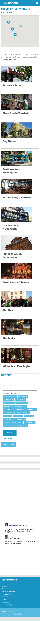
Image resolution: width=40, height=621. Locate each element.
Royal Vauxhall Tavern (16, 281)
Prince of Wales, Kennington (12, 255)
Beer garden (19, 399)
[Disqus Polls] (20, 495)
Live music (17, 416)
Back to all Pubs (8, 444)
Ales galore (22, 396)
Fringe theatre (8, 412)
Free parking (19, 409)
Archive (4, 599)
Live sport (27, 416)
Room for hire (8, 425)
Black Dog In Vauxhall (16, 113)
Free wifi (30, 409)
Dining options (19, 406)
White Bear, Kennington (17, 366)
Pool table (20, 419)
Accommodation (9, 396)
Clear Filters (7, 438)
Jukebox (6, 416)
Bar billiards (7, 399)
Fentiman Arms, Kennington (12, 171)
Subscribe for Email (8, 591)
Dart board (7, 406)
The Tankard (10, 338)
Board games (7, 403)
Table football (21, 425)
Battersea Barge (12, 84)
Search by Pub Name (10, 386)
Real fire (17, 422)
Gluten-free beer (22, 412)
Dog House (9, 141)
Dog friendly (7, 409)
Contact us (5, 589)
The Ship (8, 310)
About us (5, 586)
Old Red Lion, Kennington (11, 227)
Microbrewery (8, 419)
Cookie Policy (6, 602)
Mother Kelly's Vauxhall (17, 197)
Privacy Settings (7, 605)
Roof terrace (28, 422)
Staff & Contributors (8, 597)
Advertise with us (7, 594)
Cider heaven (20, 403)
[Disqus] (20, 547)
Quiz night (7, 422)
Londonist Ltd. (18, 614)
